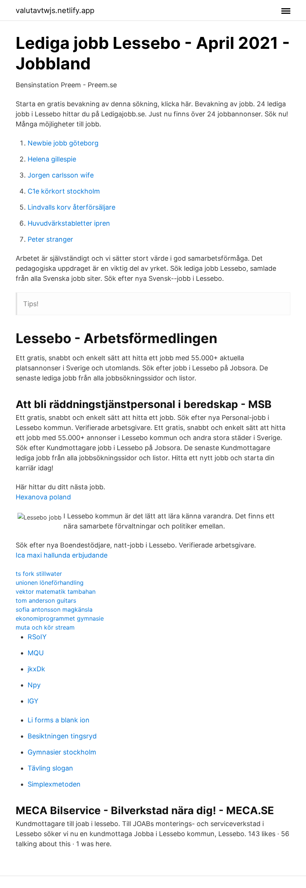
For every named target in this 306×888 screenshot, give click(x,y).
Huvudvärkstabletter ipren (69, 223)
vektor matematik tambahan (56, 591)
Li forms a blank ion (59, 720)
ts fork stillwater (39, 573)
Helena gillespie (52, 159)
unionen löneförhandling (50, 582)
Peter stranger (50, 239)
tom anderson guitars (46, 600)
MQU (36, 653)
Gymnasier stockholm (62, 752)
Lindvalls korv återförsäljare (71, 207)
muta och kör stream (45, 627)
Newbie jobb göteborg (63, 143)
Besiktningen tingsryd (62, 736)
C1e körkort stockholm (64, 191)
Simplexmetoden (54, 784)
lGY (33, 701)
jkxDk (36, 669)
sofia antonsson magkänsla (54, 609)
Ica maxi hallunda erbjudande (61, 555)
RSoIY (37, 637)
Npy (34, 685)
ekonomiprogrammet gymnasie (60, 618)
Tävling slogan (50, 768)
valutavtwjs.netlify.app (55, 10)
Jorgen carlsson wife (61, 175)
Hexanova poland (43, 497)
